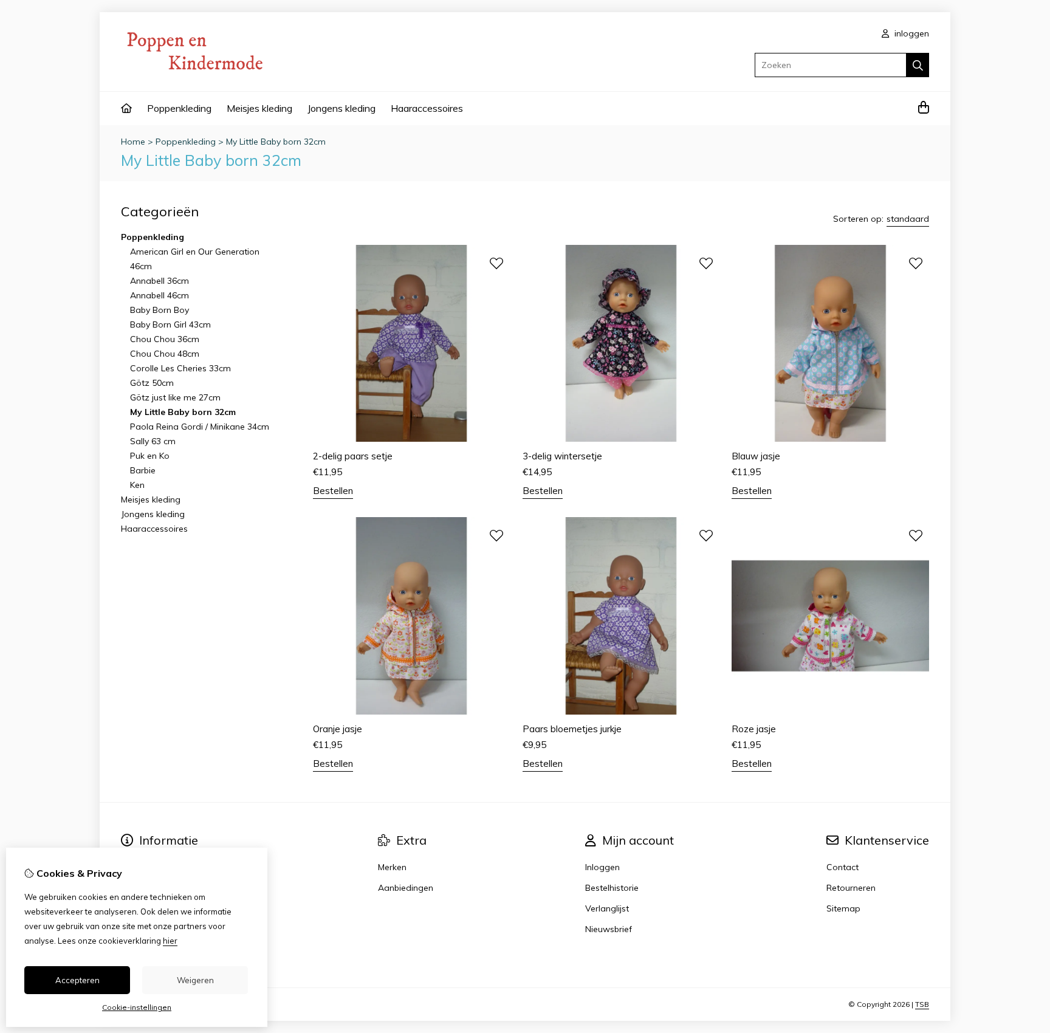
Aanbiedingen (405, 887)
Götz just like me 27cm (175, 397)
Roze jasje (754, 729)
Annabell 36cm (159, 280)
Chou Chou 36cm (164, 339)
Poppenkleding (179, 108)
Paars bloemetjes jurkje (572, 729)
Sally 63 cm (153, 441)
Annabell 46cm (159, 295)
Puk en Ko (150, 455)
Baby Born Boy (159, 309)
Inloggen (602, 867)
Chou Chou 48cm (164, 353)
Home (133, 141)
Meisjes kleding (259, 108)
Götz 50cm (152, 382)
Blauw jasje (756, 456)
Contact (842, 867)
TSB (922, 1004)
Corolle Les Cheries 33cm (180, 368)
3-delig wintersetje (562, 456)
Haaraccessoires (427, 108)
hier (170, 940)
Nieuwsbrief (608, 929)
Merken (392, 867)
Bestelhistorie (612, 887)
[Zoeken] (918, 65)
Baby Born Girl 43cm (170, 324)
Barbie (143, 470)
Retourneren (851, 887)
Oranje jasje (337, 729)
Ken (137, 484)
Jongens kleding (341, 108)
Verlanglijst (607, 908)
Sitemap (843, 908)
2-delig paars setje (353, 456)
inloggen (910, 33)
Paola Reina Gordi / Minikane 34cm (199, 426)
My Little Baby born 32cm (276, 141)
